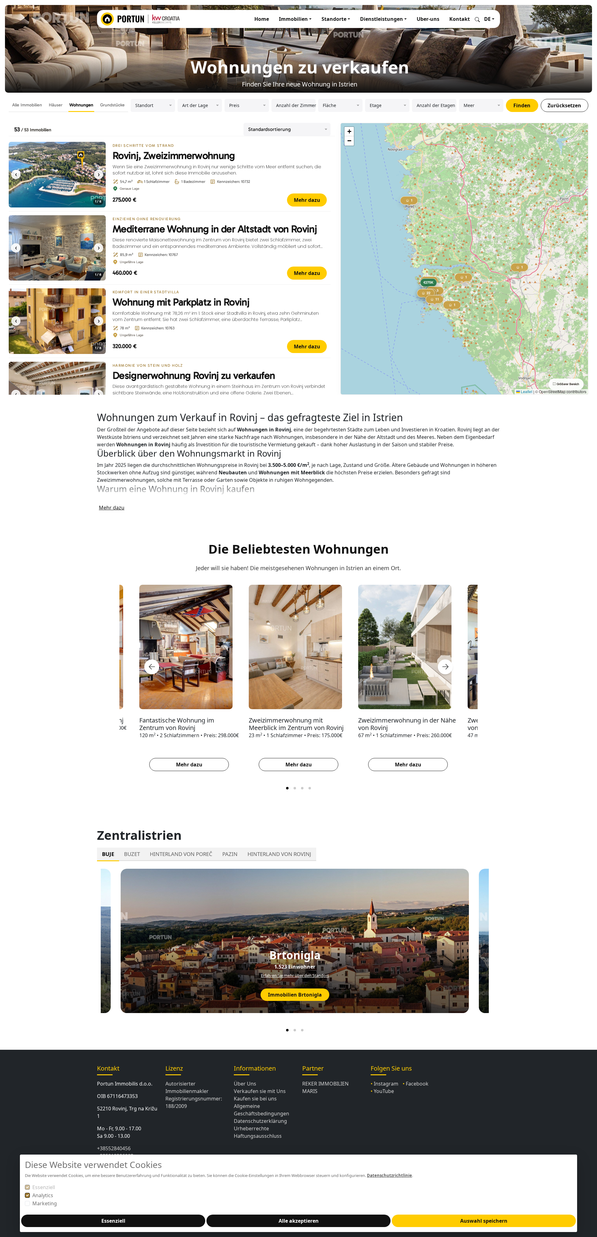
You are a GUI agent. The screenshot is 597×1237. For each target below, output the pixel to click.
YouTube (384, 1091)
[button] (428, 283)
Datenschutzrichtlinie (389, 1175)
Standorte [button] (334, 19)
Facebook (417, 1083)
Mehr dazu (307, 200)
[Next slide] (445, 666)
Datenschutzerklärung (260, 1121)
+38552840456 (114, 1148)
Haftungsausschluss (258, 1135)
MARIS (309, 1091)
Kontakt (459, 19)
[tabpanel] (298, 949)
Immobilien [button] (293, 19)
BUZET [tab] (132, 854)
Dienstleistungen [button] (381, 19)
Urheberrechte (251, 1128)
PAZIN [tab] (230, 854)
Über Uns (245, 1083)
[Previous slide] (151, 666)
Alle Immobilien (27, 105)
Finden (521, 105)
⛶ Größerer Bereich (566, 384)
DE (487, 19)
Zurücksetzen (564, 105)
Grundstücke (112, 105)
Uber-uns (428, 19)
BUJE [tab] (108, 854)
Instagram (386, 1083)
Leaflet (526, 391)
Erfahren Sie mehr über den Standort (295, 975)
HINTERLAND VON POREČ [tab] (181, 854)
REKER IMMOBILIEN (325, 1083)
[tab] (287, 788)
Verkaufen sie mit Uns (260, 1091)
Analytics (42, 1195)
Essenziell (43, 1187)
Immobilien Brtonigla (295, 994)
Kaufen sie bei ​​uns (255, 1098)
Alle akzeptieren (299, 1220)
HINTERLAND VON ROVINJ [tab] (279, 854)
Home (261, 19)
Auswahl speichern (483, 1220)
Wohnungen (81, 105)
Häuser (55, 105)
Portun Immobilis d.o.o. (124, 1083)
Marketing (44, 1203)
